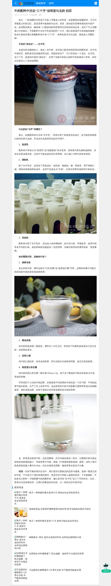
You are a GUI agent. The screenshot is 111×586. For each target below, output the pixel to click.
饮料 (51, 3)
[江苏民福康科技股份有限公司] (26, 3)
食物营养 (41, 3)
